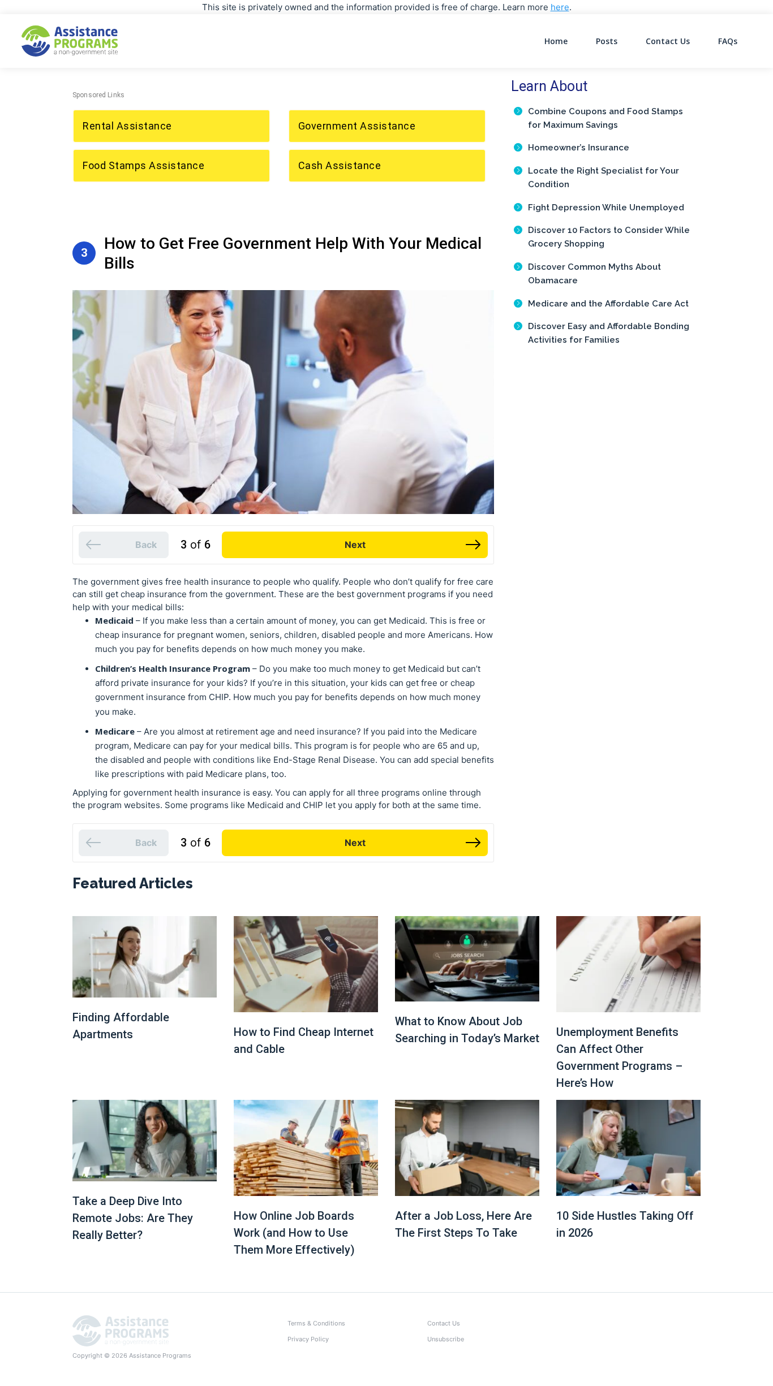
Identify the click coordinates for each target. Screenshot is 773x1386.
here (560, 7)
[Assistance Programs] (120, 1330)
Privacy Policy (308, 1339)
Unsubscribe (445, 1339)
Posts (606, 41)
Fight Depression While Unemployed (606, 207)
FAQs (727, 41)
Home (556, 41)
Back (146, 544)
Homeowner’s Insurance (578, 148)
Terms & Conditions (316, 1323)
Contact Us (668, 41)
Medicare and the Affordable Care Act (608, 304)
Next (355, 544)
